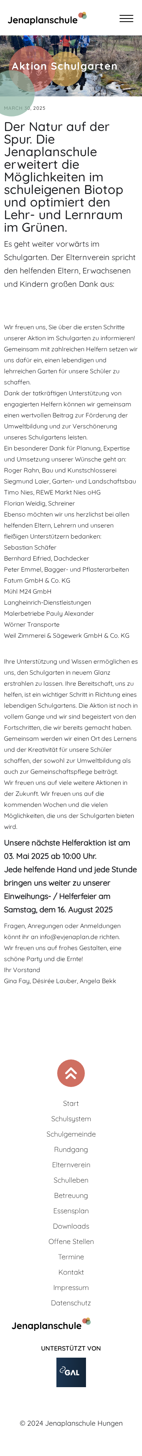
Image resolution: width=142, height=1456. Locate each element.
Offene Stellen (71, 1241)
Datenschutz (71, 1302)
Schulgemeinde (71, 1134)
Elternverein (71, 1164)
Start (71, 1103)
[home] (43, 19)
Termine (71, 1256)
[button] (128, 19)
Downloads (71, 1226)
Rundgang (71, 1149)
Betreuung (71, 1195)
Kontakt (71, 1272)
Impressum (71, 1287)
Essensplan (71, 1210)
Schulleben (71, 1180)
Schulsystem (71, 1118)
